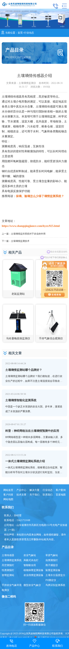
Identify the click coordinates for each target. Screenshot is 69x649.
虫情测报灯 (51, 560)
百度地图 (61, 495)
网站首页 (8, 490)
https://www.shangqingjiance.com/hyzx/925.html (31, 225)
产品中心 (21, 490)
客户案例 (61, 490)
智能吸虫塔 (30, 565)
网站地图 (8, 499)
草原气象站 (51, 555)
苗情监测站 (8, 575)
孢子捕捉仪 (51, 565)
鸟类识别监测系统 (55, 585)
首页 (20, 32)
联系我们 (48, 495)
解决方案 (34, 490)
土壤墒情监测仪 (27, 83)
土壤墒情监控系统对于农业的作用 (28, 233)
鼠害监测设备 (52, 570)
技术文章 (21, 495)
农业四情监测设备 (33, 575)
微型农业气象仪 (32, 585)
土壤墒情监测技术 (20, 241)
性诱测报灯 (8, 570)
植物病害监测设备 (33, 570)
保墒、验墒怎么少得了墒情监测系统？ (40, 196)
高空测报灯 (8, 565)
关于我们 (34, 495)
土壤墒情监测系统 (12, 560)
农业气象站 (30, 555)
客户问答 (8, 495)
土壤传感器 (8, 555)
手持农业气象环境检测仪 (12, 587)
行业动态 (29, 32)
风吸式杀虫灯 (31, 560)
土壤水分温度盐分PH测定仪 (55, 577)
